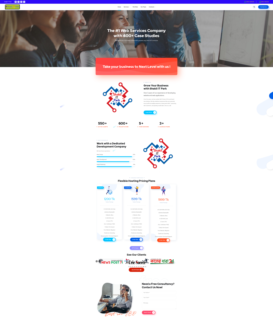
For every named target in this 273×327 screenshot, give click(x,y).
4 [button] (134, 266)
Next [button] (99, 261)
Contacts (151, 7)
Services (126, 7)
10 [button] (145, 266)
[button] (136, 270)
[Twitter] (16, 2)
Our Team (143, 7)
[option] (110, 261)
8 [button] (141, 266)
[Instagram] (24, 2)
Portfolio (135, 7)
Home (119, 7)
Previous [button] (97, 261)
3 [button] (132, 266)
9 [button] (143, 266)
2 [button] (130, 266)
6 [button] (138, 266)
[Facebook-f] (18, 2)
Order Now (108, 239)
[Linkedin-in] (21, 2)
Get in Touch (147, 312)
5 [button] (136, 266)
